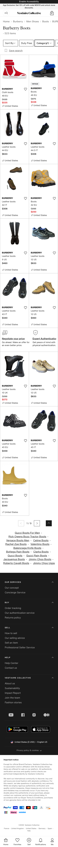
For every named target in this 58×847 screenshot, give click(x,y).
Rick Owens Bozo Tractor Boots (27, 536)
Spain (50, 828)
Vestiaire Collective (18, 678)
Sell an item (11, 642)
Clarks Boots (40, 552)
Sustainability (12, 688)
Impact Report (13, 693)
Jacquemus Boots (14, 559)
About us (10, 683)
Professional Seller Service (20, 647)
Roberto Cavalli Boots (16, 563)
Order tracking (13, 608)
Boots (45, 21)
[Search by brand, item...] (6, 13)
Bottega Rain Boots (17, 552)
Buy (7, 602)
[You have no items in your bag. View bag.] (52, 13)
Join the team (12, 697)
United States (31, 828)
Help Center (11, 663)
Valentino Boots (39, 544)
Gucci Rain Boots (36, 555)
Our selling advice (15, 638)
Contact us (11, 668)
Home (6, 21)
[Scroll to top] (49, 523)
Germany (42, 828)
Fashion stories (13, 702)
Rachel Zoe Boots (16, 544)
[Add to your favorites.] (25, 89)
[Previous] (21, 523)
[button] (52, 13)
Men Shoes (32, 21)
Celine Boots (40, 540)
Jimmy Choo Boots (40, 559)
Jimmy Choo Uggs (44, 563)
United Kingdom (17, 828)
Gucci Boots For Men (27, 533)
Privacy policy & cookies (28, 750)
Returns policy (13, 617)
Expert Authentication (45, 338)
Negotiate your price (13, 338)
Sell (7, 627)
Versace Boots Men (17, 540)
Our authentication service (20, 613)
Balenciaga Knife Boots (27, 548)
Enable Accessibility (29, 1)
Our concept (12, 587)
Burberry (18, 21)
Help (7, 657)
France (6, 828)
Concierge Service (15, 592)
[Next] (37, 523)
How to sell (11, 633)
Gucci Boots (15, 555)
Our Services (13, 582)
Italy (29, 831)
